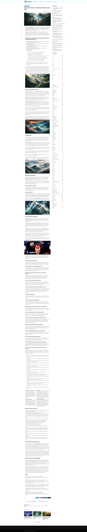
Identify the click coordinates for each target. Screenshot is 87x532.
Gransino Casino (54, 144)
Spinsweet (53, 187)
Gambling (53, 136)
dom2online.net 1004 (54, 124)
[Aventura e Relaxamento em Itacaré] (37, 513)
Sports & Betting (54, 188)
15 (52, 63)
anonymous (53, 94)
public (53, 176)
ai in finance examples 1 (54, 90)
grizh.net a (53, 145)
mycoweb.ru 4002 (54, 162)
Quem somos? (54, 1)
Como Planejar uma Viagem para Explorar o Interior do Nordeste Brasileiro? (46, 518)
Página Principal (35, 1)
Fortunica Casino (54, 134)
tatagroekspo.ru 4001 (54, 190)
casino (53, 104)
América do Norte (54, 92)
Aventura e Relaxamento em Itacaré (37, 517)
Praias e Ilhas (53, 175)
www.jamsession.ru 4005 (55, 203)
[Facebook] (21, 29)
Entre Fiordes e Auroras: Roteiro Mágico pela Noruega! (28, 517)
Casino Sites (53, 105)
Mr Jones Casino (54, 161)
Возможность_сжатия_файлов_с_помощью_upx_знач (58, 39)
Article (53, 95)
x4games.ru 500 (54, 204)
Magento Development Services (55, 159)
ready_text (53, 178)
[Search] (62, 1)
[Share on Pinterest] (48, 10)
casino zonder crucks (54, 107)
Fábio (29, 504)
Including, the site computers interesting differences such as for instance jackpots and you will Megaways (57, 21)
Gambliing (53, 135)
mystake (53, 163)
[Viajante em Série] (28, 1)
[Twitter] (21, 30)
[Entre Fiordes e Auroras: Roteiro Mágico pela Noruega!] (28, 513)
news (52, 164)
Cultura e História (54, 119)
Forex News (53, 132)
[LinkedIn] (21, 32)
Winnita (53, 202)
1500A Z (53, 65)
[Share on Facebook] (46, 10)
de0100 (53, 121)
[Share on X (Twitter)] (47, 10)
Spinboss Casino (54, 185)
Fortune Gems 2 (54, 133)
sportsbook (53, 189)
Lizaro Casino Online (54, 158)
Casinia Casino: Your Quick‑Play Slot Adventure (57, 38)
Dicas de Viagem (48, 1)
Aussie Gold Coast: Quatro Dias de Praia (43, 501)
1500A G (53, 64)
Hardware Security (54, 147)
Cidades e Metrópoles (54, 117)
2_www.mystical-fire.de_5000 (55, 68)
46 (52, 79)
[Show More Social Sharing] (50, 10)
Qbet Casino (53, 177)
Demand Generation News (55, 122)
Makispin (53, 160)
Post (52, 174)
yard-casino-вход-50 (54, 205)
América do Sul (53, 93)
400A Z (53, 78)
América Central (54, 91)
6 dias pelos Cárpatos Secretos (35, 256)
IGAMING (53, 148)
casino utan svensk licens (55, 106)
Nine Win (53, 165)
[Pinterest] (21, 34)
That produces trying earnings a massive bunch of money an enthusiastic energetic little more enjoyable (57, 16)
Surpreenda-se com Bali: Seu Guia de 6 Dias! (31, 501)
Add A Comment (37, 522)
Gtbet (53, 146)
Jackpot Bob (53, 150)
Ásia (52, 96)
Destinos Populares (41, 1)
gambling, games (54, 137)
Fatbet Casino (53, 131)
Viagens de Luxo (54, 199)
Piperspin (53, 172)
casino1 (53, 109)
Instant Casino (53, 149)
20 (52, 69)
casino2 (53, 110)
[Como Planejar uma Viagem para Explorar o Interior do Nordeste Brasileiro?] (46, 513)
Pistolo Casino (53, 173)
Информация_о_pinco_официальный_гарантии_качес (58, 23)
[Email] (21, 36)
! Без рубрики (53, 54)
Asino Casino (53, 97)
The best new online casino (55, 192)
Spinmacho (53, 186)
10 (52, 56)
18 (52, 66)
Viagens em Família (54, 200)
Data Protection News (54, 120)
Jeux (52, 151)
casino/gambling (54, 108)
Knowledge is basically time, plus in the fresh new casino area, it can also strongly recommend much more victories (57, 8)
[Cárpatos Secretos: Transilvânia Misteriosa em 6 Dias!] (37, 19)
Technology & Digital (54, 191)
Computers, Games (54, 118)
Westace (53, 201)
